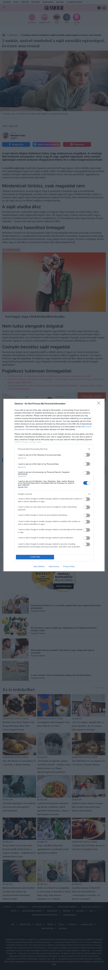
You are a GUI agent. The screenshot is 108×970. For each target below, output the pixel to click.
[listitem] (54, 449)
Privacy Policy (69, 566)
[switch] (86, 455)
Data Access (54, 566)
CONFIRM (35, 557)
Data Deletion (39, 566)
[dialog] (54, 485)
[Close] (99, 403)
